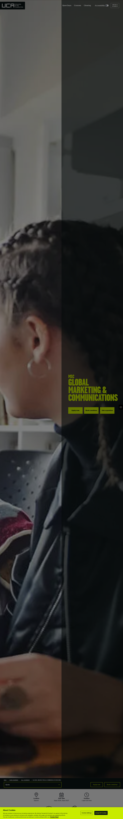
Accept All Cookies (101, 813)
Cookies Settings (87, 813)
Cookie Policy (54, 817)
